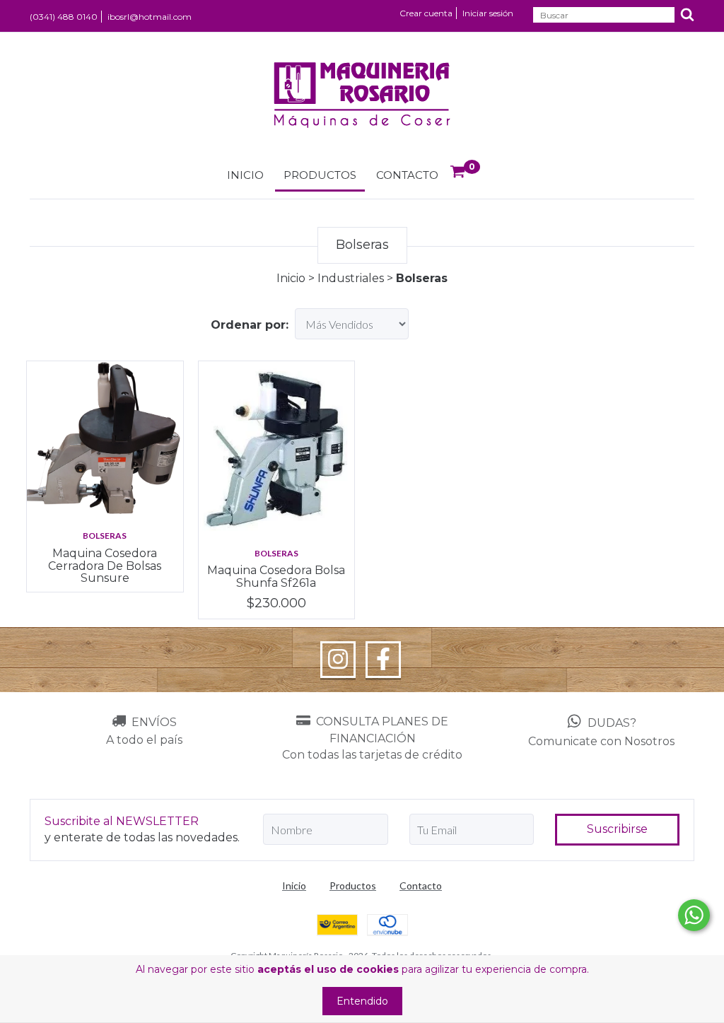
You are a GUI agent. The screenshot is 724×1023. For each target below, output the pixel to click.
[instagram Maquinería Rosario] (338, 659)
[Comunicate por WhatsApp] (694, 915)
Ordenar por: (249, 325)
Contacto (407, 175)
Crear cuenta (425, 13)
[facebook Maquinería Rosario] (383, 659)
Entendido (362, 1001)
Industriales (350, 278)
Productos (320, 175)
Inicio (245, 175)
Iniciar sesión (487, 13)
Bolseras (105, 535)
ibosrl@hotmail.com (149, 16)
